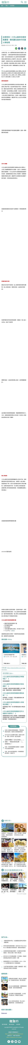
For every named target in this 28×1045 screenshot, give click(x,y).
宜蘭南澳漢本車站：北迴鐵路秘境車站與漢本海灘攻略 (15, 941)
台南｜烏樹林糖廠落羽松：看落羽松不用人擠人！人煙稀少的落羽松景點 (4, 880)
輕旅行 (5, 2)
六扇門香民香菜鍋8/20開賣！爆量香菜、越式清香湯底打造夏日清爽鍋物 (15, 967)
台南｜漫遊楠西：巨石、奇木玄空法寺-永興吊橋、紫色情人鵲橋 (22, 891)
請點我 (13, 630)
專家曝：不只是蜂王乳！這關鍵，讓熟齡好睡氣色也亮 (22, 880)
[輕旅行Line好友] (19, 1041)
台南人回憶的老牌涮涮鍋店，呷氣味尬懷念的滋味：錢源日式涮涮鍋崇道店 (14, 731)
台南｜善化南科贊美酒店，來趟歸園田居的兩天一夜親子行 (14, 752)
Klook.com (4, 1013)
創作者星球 (11, 1024)
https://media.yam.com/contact (14, 1037)
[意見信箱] (15, 1041)
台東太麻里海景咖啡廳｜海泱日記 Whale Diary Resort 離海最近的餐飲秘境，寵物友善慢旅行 (15, 946)
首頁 (2, 5)
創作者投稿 (4, 1024)
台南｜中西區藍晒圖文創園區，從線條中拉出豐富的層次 (14, 747)
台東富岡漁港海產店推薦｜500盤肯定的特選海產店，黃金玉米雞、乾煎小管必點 (14, 952)
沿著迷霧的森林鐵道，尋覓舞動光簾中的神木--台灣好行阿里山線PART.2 (14, 891)
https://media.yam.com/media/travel (14, 1034)
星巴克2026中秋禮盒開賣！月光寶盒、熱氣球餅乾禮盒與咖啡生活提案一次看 (14, 957)
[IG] (12, 1041)
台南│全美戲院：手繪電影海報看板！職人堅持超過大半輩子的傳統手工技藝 (14, 880)
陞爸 (16, 45)
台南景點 (12, 5)
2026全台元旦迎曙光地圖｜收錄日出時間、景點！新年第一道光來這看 (14, 735)
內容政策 (18, 1024)
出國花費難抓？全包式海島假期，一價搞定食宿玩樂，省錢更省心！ (12, 742)
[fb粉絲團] (8, 1041)
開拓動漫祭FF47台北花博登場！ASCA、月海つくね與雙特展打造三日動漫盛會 (14, 962)
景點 (6, 5)
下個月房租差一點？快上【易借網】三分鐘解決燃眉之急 (5, 891)
